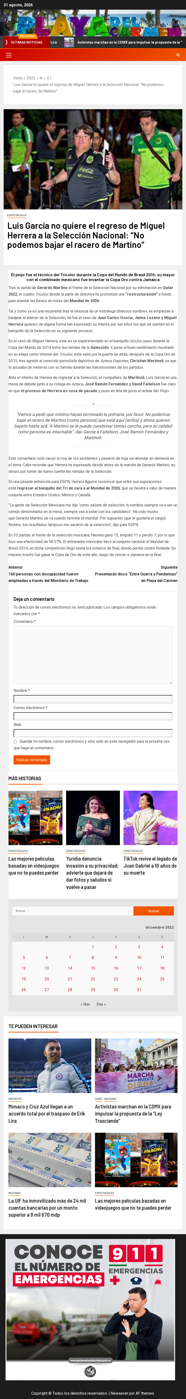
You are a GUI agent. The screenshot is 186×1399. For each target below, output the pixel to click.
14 (70, 968)
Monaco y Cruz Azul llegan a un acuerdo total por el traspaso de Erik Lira (46, 1113)
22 (93, 979)
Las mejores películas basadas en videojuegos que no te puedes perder (33, 865)
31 (139, 989)
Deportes (15, 1099)
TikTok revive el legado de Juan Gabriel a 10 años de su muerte (150, 865)
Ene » (101, 1004)
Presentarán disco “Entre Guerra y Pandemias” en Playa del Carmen (136, 574)
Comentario (25, 621)
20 (47, 979)
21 (70, 979)
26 (24, 989)
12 (24, 968)
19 (24, 979)
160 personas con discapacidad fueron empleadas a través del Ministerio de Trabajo (48, 574)
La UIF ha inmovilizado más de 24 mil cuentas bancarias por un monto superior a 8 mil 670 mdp (47, 1207)
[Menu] (8, 55)
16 (116, 968)
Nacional (110, 1099)
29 (93, 989)
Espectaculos (17, 215)
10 (139, 957)
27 (47, 989)
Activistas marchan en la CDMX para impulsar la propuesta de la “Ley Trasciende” (109, 42)
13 (47, 968)
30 (116, 989)
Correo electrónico (30, 707)
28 (70, 989)
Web (17, 724)
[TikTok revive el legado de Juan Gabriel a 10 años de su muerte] (151, 818)
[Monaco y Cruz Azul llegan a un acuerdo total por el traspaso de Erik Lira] (49, 1066)
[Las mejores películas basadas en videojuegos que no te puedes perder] (35, 818)
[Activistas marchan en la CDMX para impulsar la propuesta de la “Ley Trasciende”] (136, 1066)
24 (139, 979)
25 (162, 979)
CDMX (98, 1099)
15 (93, 968)
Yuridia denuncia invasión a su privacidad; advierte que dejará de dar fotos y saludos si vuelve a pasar (92, 872)
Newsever (119, 1393)
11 (162, 957)
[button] (8, 55)
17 (139, 968)
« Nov (85, 1004)
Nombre (22, 690)
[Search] (178, 55)
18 (162, 968)
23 (116, 979)
